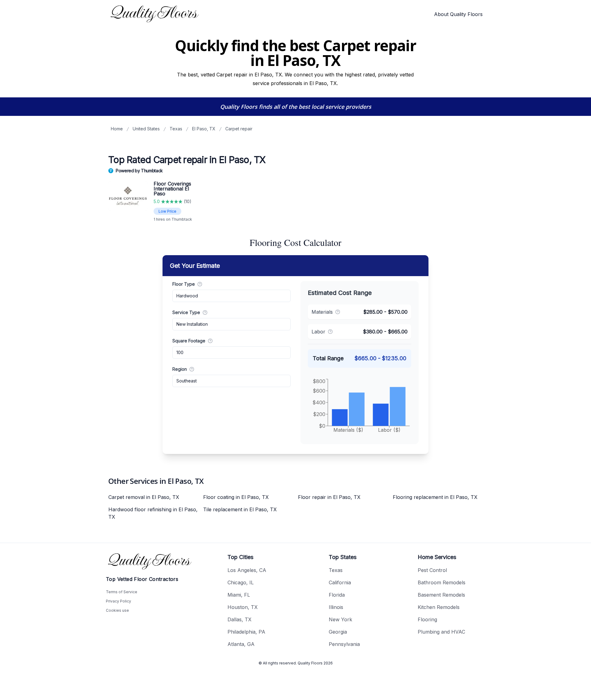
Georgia (338, 632)
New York (340, 619)
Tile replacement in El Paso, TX (240, 509)
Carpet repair (238, 128)
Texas (176, 128)
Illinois (336, 607)
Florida (337, 595)
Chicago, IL (240, 582)
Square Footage (188, 340)
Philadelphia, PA (246, 632)
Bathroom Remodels (441, 582)
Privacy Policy (118, 601)
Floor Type (183, 284)
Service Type (186, 312)
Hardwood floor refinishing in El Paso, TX (153, 513)
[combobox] (231, 296)
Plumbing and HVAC (441, 632)
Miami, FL (238, 595)
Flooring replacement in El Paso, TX (435, 497)
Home (117, 128)
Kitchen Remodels (439, 607)
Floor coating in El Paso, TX (236, 497)
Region (179, 369)
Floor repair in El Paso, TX (329, 497)
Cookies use (117, 610)
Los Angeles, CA (246, 570)
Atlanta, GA (241, 644)
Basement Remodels (441, 595)
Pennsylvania (344, 644)
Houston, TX (242, 607)
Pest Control (432, 570)
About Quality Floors (458, 14)
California (340, 582)
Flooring (427, 619)
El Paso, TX (203, 128)
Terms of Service (121, 592)
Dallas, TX (239, 619)
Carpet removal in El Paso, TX (143, 497)
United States (146, 128)
